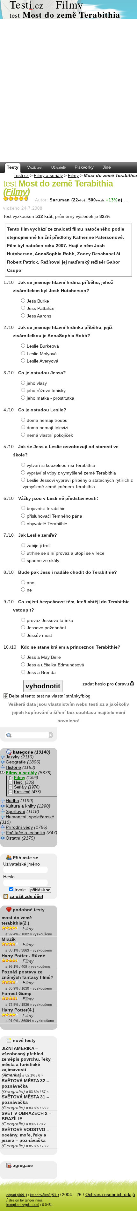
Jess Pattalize (40, 308)
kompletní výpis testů (22, 1205)
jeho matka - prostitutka (50, 398)
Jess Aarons (39, 315)
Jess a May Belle (44, 657)
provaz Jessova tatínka (50, 620)
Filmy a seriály (48, 175)
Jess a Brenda (41, 672)
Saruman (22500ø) (86, 200)
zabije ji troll (38, 545)
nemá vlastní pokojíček (50, 435)
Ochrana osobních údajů (110, 1194)
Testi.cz (21, 175)
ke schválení (44, 1195)
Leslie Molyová (42, 353)
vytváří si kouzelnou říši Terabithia (61, 465)
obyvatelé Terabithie (47, 523)
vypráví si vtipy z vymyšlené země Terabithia (71, 472)
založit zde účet (26, 896)
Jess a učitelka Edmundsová (55, 664)
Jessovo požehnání (46, 627)
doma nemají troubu (47, 420)
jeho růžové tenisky (46, 390)
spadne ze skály (43, 560)
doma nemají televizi (47, 427)
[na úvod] (68, 9)
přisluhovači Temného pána (54, 516)
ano (30, 582)
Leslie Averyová (42, 360)
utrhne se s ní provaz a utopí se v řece (66, 553)
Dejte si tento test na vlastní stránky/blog (49, 695)
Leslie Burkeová (43, 346)
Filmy (73, 175)
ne (29, 589)
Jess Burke (38, 301)
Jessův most (39, 635)
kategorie (23, 752)
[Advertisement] (68, 90)
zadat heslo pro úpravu (106, 683)
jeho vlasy (37, 383)
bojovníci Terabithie (46, 508)
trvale (19, 889)
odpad (16, 1195)
